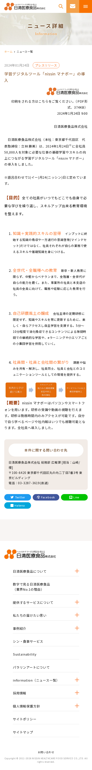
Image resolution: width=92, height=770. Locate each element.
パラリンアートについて (31, 667)
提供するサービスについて (33, 602)
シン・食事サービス (28, 641)
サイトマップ (23, 732)
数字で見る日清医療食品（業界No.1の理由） (31, 587)
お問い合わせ (46, 752)
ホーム (8, 51)
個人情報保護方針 (26, 706)
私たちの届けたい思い (30, 615)
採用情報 (19, 693)
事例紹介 (19, 628)
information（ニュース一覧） (36, 680)
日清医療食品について (30, 571)
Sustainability (25, 654)
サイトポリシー (25, 719)
